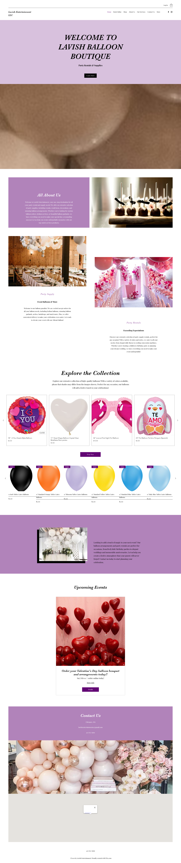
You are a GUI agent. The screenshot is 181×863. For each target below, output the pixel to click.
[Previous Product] (3, 420)
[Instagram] (172, 12)
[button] (171, 5)
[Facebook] (168, 12)
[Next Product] (177, 420)
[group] (90, 420)
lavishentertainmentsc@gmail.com (90, 727)
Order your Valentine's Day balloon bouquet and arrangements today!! (90, 672)
